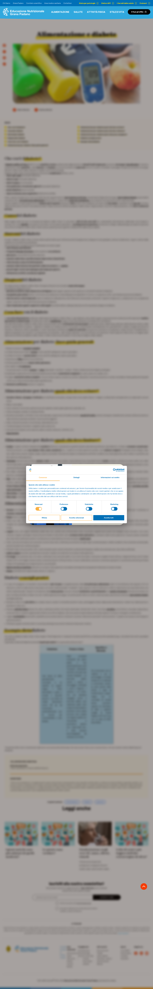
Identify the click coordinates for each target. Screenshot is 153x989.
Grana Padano (18, 3)
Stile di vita (117, 12)
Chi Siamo (6, 3)
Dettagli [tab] (76, 477)
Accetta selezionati (76, 518)
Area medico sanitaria (52, 3)
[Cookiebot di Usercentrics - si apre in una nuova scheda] (114, 470)
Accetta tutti (108, 518)
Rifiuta (44, 518)
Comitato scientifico (34, 3)
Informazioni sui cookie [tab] (110, 477)
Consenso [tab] (43, 477)
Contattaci (67, 3)
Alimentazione (60, 12)
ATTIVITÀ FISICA (96, 12)
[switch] (64, 509)
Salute (78, 12)
